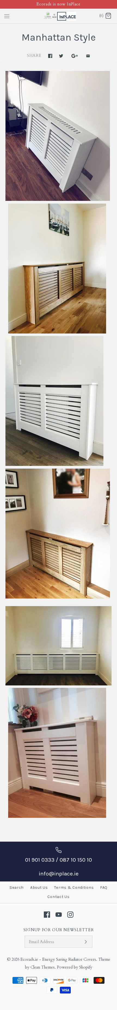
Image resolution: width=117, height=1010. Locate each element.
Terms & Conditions (74, 887)
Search (17, 887)
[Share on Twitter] (61, 56)
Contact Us (58, 896)
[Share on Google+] (74, 56)
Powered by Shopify (74, 967)
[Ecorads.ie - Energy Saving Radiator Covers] (58, 16)
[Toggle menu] (7, 15)
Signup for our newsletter (58, 930)
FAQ (103, 887)
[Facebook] (47, 914)
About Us (39, 887)
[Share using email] (88, 56)
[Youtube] (59, 914)
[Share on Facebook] (50, 56)
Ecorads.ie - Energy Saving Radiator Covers (58, 959)
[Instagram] (70, 914)
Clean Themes (42, 967)
